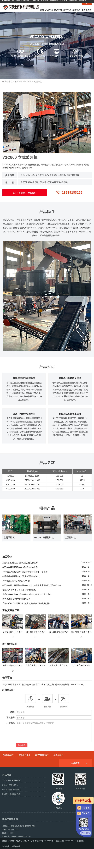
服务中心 (67, 9)
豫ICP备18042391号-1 (46, 840)
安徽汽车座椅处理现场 (35, 665)
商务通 (28, 684)
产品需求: (10, 722)
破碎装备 (18, 81)
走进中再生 (86, 9)
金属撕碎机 (70, 537)
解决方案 (58, 9)
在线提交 (22, 745)
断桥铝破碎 (16, 846)
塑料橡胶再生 (24, 755)
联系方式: (10, 717)
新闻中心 (76, 9)
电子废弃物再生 (42, 755)
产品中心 (49, 9)
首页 (42, 9)
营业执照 (80, 840)
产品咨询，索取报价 (26, 192)
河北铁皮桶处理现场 (81, 665)
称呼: (12, 712)
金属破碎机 (9, 537)
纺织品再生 (58, 755)
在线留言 (16, 684)
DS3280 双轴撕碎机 (44, 537)
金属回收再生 (8, 755)
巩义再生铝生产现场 (58, 665)
